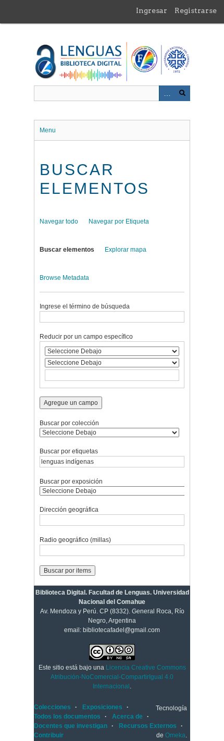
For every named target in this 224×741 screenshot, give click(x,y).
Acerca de (127, 716)
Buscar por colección (69, 423)
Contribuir (49, 735)
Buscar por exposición (71, 481)
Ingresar (151, 10)
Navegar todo (59, 221)
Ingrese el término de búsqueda (85, 306)
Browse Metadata (64, 277)
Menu (48, 130)
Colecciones (52, 707)
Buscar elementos (67, 249)
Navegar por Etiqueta (119, 221)
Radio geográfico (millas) (75, 540)
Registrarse (196, 10)
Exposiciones (102, 707)
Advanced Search (167, 93)
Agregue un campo (71, 402)
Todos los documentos (67, 716)
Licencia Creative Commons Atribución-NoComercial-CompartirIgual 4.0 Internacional (118, 677)
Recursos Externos (148, 726)
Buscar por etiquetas (69, 451)
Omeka (175, 735)
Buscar (182, 93)
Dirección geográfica (69, 509)
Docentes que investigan (70, 726)
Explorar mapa (125, 249)
